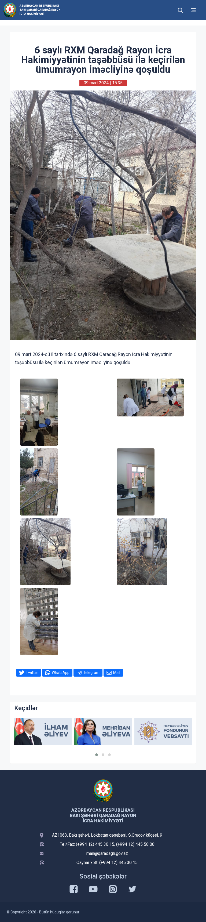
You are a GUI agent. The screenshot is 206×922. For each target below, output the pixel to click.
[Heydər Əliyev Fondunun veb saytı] (163, 731)
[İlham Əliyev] (43, 731)
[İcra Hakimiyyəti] (9, 9)
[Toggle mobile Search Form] (180, 9)
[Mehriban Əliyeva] (103, 731)
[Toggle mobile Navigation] (193, 10)
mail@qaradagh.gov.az (107, 853)
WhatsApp (60, 672)
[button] (96, 754)
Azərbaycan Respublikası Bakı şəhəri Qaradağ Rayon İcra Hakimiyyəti (40, 9)
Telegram (91, 672)
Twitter (32, 672)
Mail (116, 672)
